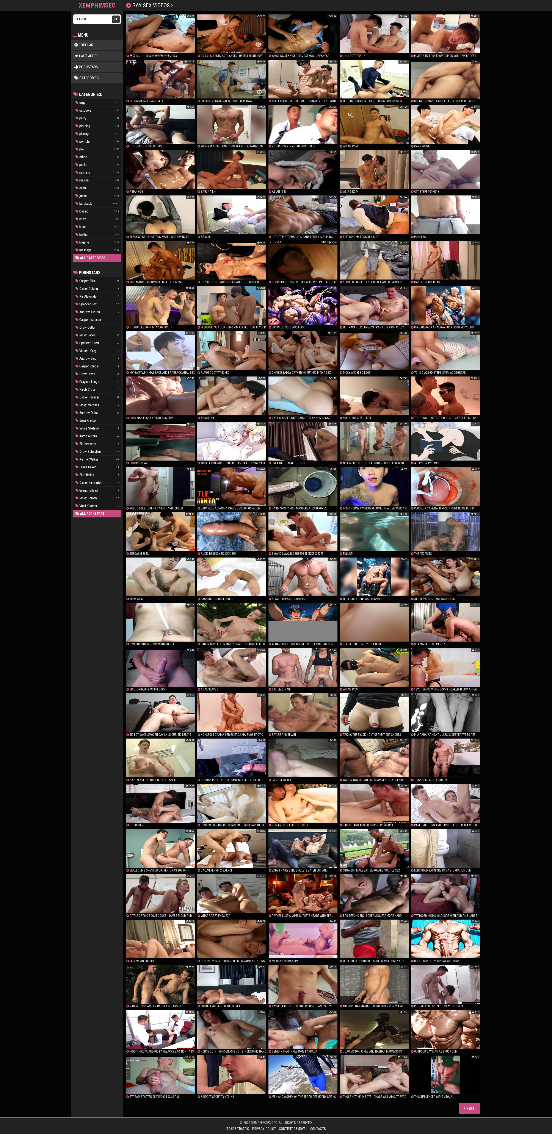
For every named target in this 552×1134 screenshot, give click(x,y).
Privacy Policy (264, 1129)
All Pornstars (92, 514)
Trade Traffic (237, 1129)
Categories (88, 78)
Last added (88, 56)
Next (470, 1108)
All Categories (92, 258)
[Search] (116, 19)
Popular (85, 45)
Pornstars (88, 67)
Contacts (318, 1129)
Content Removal (293, 1129)
